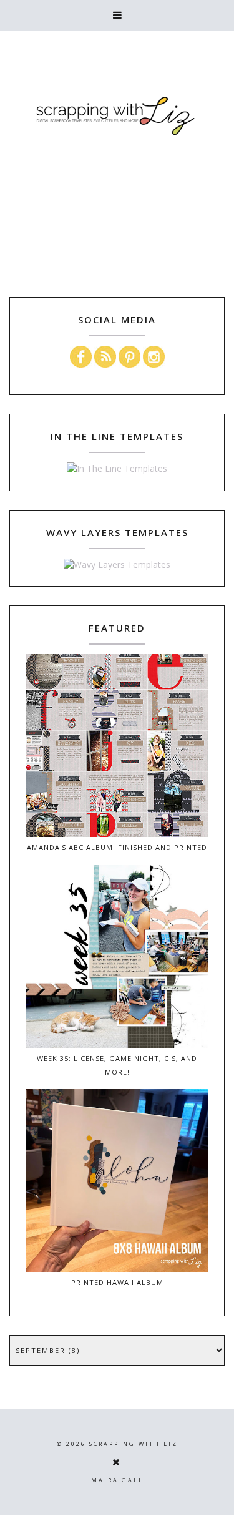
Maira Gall (117, 1480)
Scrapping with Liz (133, 1444)
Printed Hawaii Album (117, 1282)
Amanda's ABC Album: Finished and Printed (117, 847)
